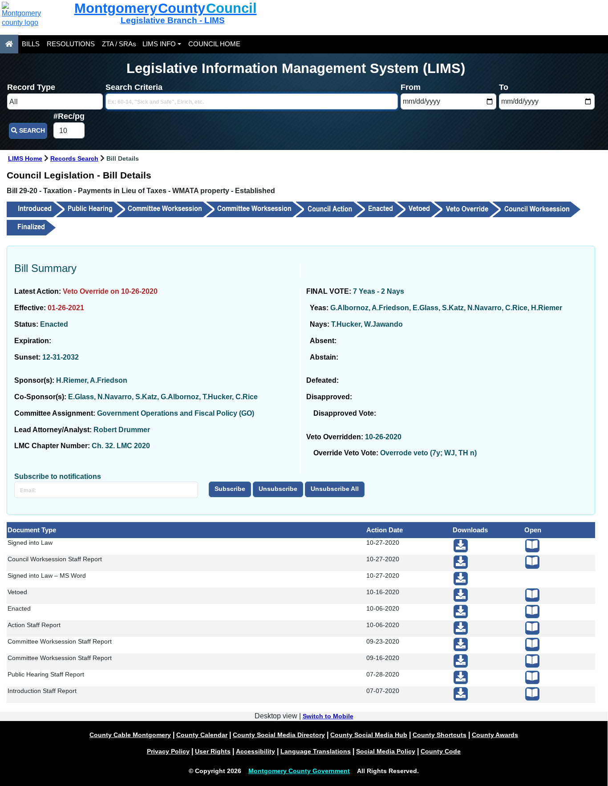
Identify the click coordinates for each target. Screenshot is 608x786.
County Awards (495, 734)
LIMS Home (25, 158)
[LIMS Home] (9, 44)
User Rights (213, 751)
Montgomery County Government (299, 770)
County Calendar (201, 734)
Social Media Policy (385, 751)
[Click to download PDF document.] (461, 545)
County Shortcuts (439, 734)
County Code (441, 751)
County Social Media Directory (279, 734)
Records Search (74, 158)
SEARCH (31, 130)
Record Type (31, 87)
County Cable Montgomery (130, 734)
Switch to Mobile (328, 716)
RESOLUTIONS (71, 44)
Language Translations (315, 751)
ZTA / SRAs (119, 44)
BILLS (31, 44)
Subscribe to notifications (57, 476)
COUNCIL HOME (214, 44)
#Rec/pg (69, 116)
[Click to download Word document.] (461, 578)
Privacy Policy (168, 751)
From (411, 87)
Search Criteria (133, 87)
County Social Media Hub (368, 734)
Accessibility (255, 751)
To (503, 87)
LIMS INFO (159, 44)
